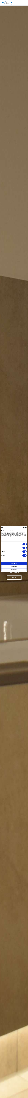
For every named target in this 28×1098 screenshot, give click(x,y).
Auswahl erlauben (14, 566)
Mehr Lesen (14, 577)
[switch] (24, 548)
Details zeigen (22, 560)
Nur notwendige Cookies (14, 569)
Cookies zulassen (14, 563)
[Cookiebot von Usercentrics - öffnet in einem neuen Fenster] (20, 527)
